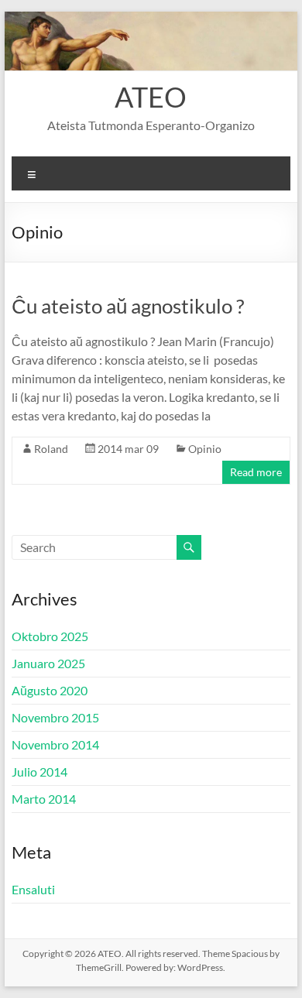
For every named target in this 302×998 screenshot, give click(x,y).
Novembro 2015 (55, 717)
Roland (51, 448)
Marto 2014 (44, 798)
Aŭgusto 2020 (50, 690)
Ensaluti (33, 889)
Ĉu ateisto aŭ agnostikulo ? (128, 305)
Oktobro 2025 (50, 636)
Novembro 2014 (55, 744)
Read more (256, 471)
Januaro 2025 (48, 663)
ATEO (151, 97)
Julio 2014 (39, 771)
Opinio (204, 448)
